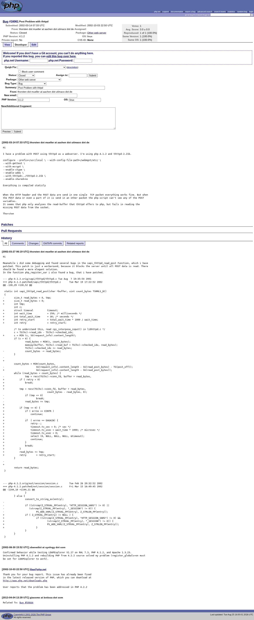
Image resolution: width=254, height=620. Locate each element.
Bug (5, 21)
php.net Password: (61, 60)
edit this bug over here (61, 56)
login (251, 12)
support (165, 12)
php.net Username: (16, 60)
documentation (177, 12)
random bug (242, 12)
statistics (231, 12)
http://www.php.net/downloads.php (25, 580)
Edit (34, 44)
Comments (18, 243)
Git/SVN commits (52, 243)
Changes (34, 243)
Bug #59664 (26, 602)
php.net (157, 12)
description (72, 67)
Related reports (75, 243)
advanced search (204, 12)
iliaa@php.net (38, 569)
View (7, 44)
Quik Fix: (11, 67)
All (5, 243)
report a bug (190, 12)
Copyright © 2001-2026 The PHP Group (32, 614)
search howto (220, 12)
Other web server (96, 32)
